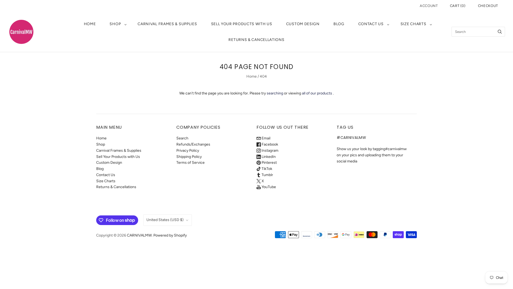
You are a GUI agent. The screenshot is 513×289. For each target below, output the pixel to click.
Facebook (269, 144)
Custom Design (303, 24)
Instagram (269, 150)
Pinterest (269, 162)
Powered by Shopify (170, 235)
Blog (338, 24)
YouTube (268, 187)
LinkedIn (268, 156)
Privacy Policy (187, 150)
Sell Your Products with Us (241, 24)
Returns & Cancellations (256, 39)
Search (182, 138)
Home (90, 24)
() (458, 6)
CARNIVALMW (139, 235)
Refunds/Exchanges (193, 144)
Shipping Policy (189, 156)
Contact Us (371, 24)
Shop (115, 24)
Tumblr (267, 175)
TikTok (266, 168)
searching (275, 93)
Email (265, 138)
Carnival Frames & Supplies (167, 24)
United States (165, 220)
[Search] (500, 32)
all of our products (317, 93)
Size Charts (413, 24)
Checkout (488, 6)
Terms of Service (190, 162)
